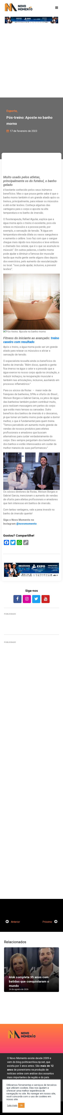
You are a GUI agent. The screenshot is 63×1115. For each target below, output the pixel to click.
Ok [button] (21, 1105)
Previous (9, 973)
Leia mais (12, 1105)
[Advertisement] (31, 61)
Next (54, 973)
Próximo (47, 921)
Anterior (15, 921)
